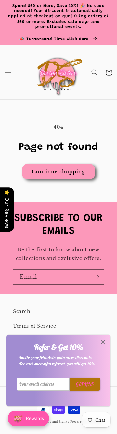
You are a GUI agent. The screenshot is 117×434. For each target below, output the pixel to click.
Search (22, 311)
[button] (8, 72)
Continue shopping (58, 171)
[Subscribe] (96, 277)
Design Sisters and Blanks (49, 421)
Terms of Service (34, 326)
